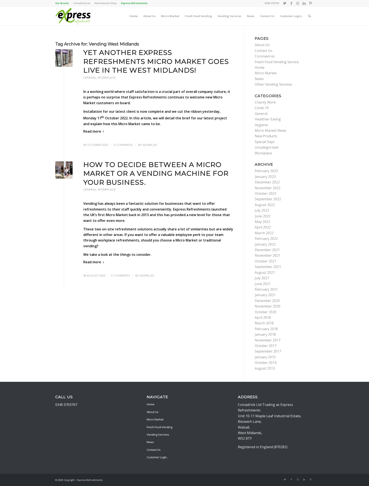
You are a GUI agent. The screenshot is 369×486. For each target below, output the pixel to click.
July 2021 (262, 278)
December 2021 (267, 249)
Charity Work (265, 102)
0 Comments (123, 144)
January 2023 (265, 176)
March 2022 (264, 233)
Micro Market (266, 73)
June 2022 (263, 216)
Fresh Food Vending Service (277, 62)
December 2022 (267, 182)
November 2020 (267, 306)
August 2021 (265, 272)
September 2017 (268, 351)
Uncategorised (266, 147)
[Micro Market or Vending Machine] (64, 170)
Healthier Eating (268, 119)
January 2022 (265, 244)
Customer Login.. (157, 457)
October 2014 (265, 362)
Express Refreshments (148, 97)
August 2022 (265, 204)
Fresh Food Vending (159, 427)
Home (259, 67)
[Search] (309, 16)
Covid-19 (262, 107)
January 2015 (265, 357)
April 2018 (263, 317)
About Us (262, 44)
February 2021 (266, 289)
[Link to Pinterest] (310, 3)
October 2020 (265, 312)
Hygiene (261, 125)
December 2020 (267, 300)
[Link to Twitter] (285, 3)
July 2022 (262, 210)
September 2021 (268, 266)
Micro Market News (270, 130)
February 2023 (266, 170)
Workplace (107, 77)
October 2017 (265, 345)
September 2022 (268, 199)
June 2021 (263, 283)
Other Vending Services (273, 84)
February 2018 (266, 328)
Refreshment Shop (106, 3)
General (89, 77)
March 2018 (264, 323)
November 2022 (267, 188)
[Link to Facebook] (291, 3)
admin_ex (150, 144)
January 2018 (265, 334)
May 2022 (262, 221)
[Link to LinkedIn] (304, 3)
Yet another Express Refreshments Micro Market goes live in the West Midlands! (156, 61)
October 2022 (265, 193)
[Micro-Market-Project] (64, 58)
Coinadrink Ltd (81, 3)
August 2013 (265, 368)
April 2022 (263, 227)
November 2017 (267, 340)
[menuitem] (63, 3)
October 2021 (265, 261)
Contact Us (263, 50)
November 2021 (267, 255)
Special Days (265, 141)
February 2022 (266, 238)
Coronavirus (265, 56)
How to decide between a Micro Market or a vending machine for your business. (155, 173)
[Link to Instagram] (297, 3)
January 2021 (265, 295)
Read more (92, 131)
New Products (266, 136)
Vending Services (158, 434)
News (259, 78)
